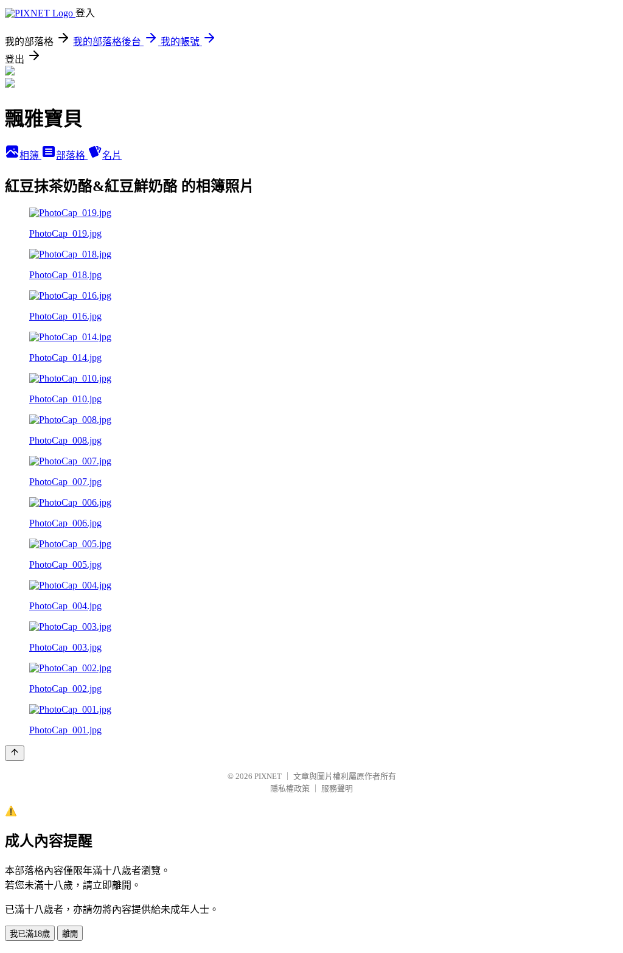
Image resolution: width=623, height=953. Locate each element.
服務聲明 (337, 788)
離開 (70, 933)
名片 (112, 155)
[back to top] (14, 753)
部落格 (72, 155)
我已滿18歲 (30, 933)
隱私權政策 (290, 788)
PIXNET (268, 776)
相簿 (30, 155)
